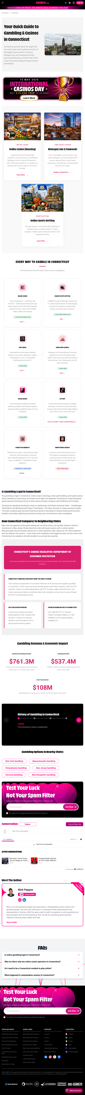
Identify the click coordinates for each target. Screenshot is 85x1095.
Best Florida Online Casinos (31, 1034)
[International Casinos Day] (42, 89)
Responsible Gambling (51, 1048)
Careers (46, 1041)
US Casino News (28, 1055)
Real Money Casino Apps (9, 1057)
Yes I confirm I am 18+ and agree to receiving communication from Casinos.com (28, 813)
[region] (42, 846)
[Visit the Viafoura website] (78, 869)
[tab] (8, 839)
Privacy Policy (48, 1045)
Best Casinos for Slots (8, 1064)
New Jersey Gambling (46, 768)
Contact (46, 1037)
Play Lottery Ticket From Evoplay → (62, 422)
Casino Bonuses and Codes (10, 1037)
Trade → (22, 473)
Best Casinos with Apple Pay (31, 1048)
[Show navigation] (2, 2)
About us (47, 1034)
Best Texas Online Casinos (30, 1037)
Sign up (77, 824)
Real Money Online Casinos (10, 1034)
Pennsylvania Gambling (16, 768)
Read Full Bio (12, 922)
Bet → (62, 319)
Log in (70, 824)
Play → (22, 322)
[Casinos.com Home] (42, 3)
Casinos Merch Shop (29, 1059)
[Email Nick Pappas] (20, 900)
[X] (54, 1056)
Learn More (41, 241)
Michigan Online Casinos (30, 1041)
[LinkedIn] (45, 1056)
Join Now (69, 807)
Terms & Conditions (50, 1052)
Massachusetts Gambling (44, 761)
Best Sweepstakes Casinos (9, 1045)
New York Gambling (14, 761)
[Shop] (65, 3)
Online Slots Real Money (9, 1041)
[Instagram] (50, 1056)
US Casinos (5, 13)
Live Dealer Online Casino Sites (9, 1052)
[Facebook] (59, 1056)
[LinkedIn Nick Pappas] (24, 900)
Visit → (62, 373)
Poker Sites (5, 1060)
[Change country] (69, 3)
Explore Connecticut (61, 172)
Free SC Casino (6, 1048)
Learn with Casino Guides (30, 1052)
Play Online (21, 175)
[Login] (74, 3)
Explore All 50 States (29, 1062)
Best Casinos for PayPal (30, 1045)
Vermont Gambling (13, 775)
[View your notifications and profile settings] (81, 839)
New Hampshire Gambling (43, 775)
